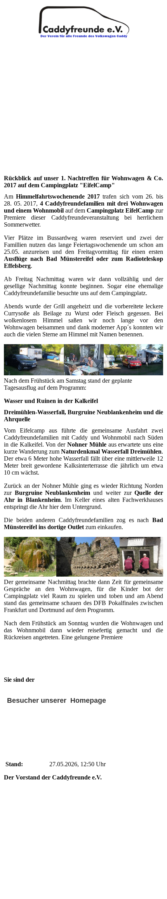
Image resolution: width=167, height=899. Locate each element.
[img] (83, 19)
